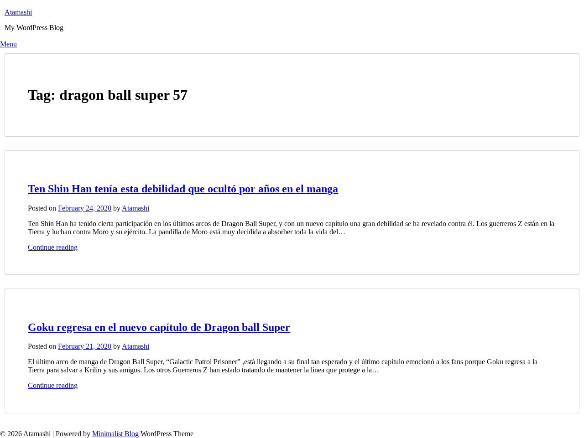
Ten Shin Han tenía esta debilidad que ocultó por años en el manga (183, 189)
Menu (8, 44)
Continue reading (53, 247)
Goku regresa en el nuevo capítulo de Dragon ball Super (159, 327)
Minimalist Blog (115, 434)
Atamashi (18, 12)
